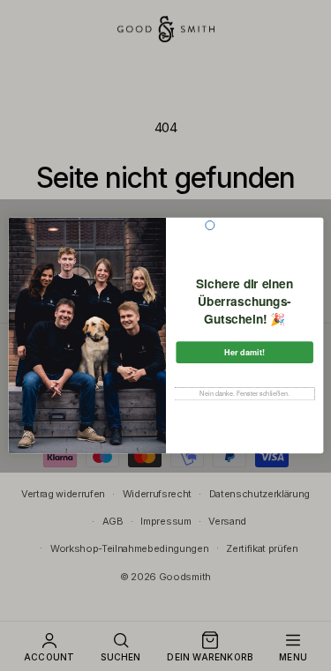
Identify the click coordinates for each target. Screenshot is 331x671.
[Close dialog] (209, 224)
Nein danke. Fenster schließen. (244, 394)
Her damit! (244, 352)
